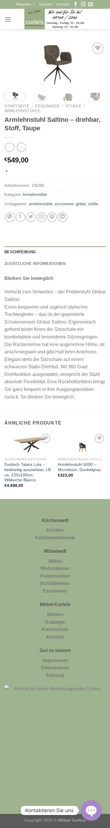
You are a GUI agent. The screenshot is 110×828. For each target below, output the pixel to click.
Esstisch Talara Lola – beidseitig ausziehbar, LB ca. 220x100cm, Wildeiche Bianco (27, 472)
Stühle (73, 106)
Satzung (55, 675)
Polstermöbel (55, 576)
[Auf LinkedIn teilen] (62, 217)
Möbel (55, 561)
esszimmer (64, 204)
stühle (93, 204)
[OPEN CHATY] (91, 810)
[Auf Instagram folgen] (83, 4)
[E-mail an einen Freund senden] (41, 217)
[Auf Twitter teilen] (31, 217)
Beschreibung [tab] (20, 252)
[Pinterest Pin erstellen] (52, 217)
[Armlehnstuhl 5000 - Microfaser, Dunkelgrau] (82, 443)
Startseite (16, 106)
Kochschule (55, 629)
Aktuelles (23, 4)
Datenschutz (55, 667)
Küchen (55, 530)
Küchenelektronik (55, 537)
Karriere (46, 4)
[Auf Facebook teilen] (20, 217)
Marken (55, 614)
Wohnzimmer (55, 568)
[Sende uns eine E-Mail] (90, 4)
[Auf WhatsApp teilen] (10, 217)
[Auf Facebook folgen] (75, 4)
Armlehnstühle (22, 111)
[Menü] (7, 19)
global (81, 204)
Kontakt (63, 4)
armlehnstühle (41, 204)
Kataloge (55, 622)
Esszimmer (47, 106)
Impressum (55, 660)
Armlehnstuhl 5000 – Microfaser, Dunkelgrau (79, 467)
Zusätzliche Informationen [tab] (34, 263)
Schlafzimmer (55, 583)
